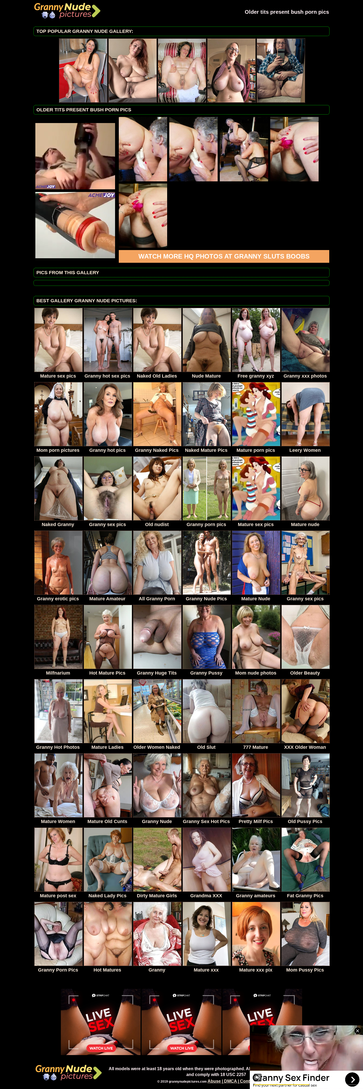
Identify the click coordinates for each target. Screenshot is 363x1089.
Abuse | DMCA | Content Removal (241, 1081)
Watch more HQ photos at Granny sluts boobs (224, 256)
